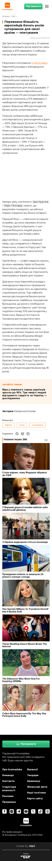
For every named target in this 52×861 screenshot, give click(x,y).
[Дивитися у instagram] (12, 811)
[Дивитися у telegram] (19, 811)
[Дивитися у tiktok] (40, 811)
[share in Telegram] (28, 433)
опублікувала (39, 63)
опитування (37, 425)
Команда (8, 775)
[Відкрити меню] (47, 6)
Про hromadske (12, 769)
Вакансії (32, 769)
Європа (8, 425)
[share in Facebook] (17, 433)
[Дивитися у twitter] (33, 811)
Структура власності (9, 788)
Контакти (8, 781)
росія (22, 425)
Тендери (32, 775)
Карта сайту (35, 798)
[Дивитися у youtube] (26, 811)
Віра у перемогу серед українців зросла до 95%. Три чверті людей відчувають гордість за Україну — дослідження (24, 394)
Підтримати (33, 6)
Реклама (7, 796)
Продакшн (9, 802)
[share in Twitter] (22, 433)
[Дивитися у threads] (47, 811)
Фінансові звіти (37, 786)
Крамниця (33, 781)
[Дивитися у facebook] (4, 811)
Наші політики (36, 792)
